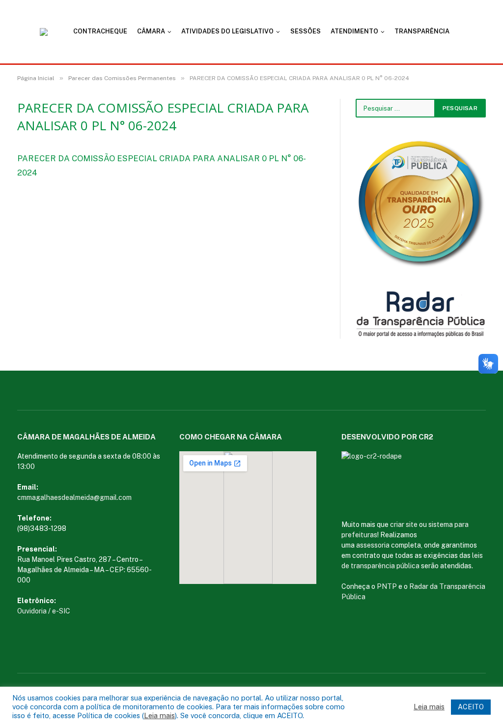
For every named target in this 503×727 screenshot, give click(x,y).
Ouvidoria (32, 611)
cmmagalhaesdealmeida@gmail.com (74, 497)
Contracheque (100, 31)
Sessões (305, 31)
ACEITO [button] (471, 707)
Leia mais (159, 715)
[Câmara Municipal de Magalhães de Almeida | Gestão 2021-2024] (49, 32)
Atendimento (354, 31)
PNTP (387, 586)
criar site (404, 524)
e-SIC (61, 611)
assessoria (373, 545)
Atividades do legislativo (227, 31)
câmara (151, 31)
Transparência (421, 31)
